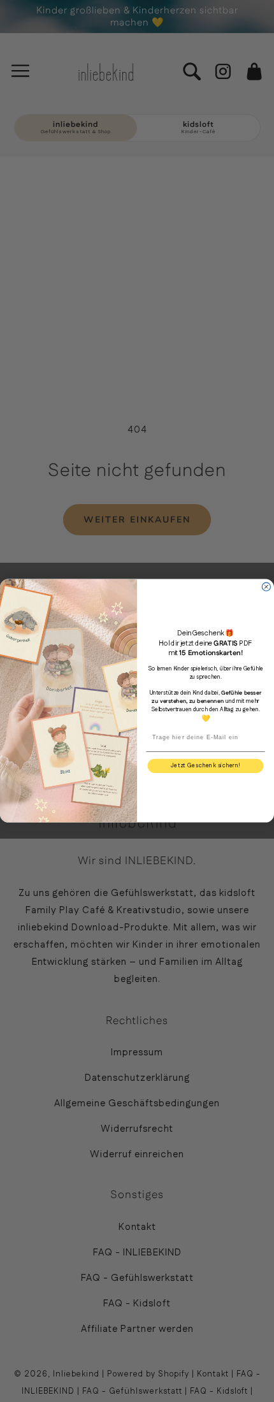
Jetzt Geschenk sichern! (205, 766)
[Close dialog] (266, 586)
